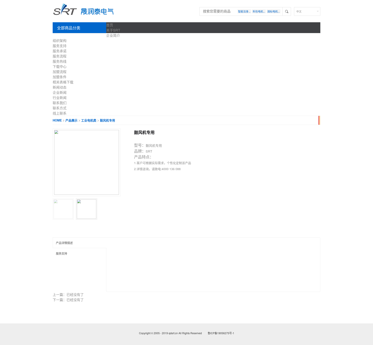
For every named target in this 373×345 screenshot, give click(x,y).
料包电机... (259, 11)
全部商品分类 (68, 27)
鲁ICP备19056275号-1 (220, 333)
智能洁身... (244, 11)
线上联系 (59, 113)
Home (57, 120)
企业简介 (113, 35)
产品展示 (71, 120)
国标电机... (273, 11)
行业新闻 (59, 97)
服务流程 (59, 56)
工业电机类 (88, 120)
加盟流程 (59, 71)
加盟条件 (59, 76)
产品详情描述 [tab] (64, 243)
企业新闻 (59, 92)
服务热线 (59, 61)
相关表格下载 (63, 82)
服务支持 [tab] (61, 253)
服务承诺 (59, 50)
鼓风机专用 (107, 120)
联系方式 (59, 107)
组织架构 (59, 40)
